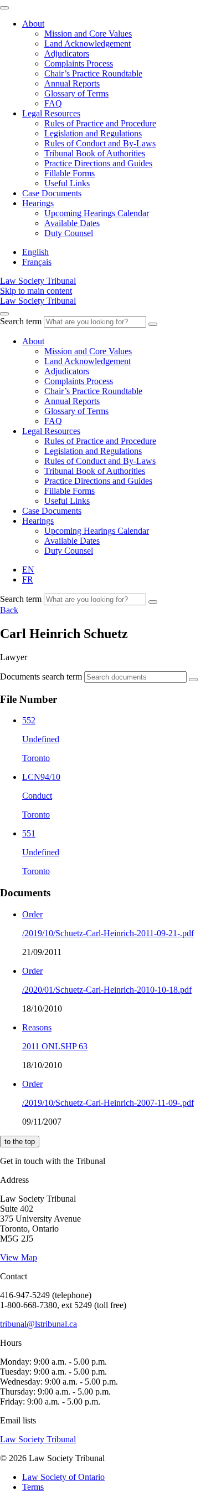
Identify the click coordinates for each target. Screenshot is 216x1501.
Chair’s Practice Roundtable (93, 73)
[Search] (152, 324)
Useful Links (67, 183)
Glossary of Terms (76, 93)
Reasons (37, 1027)
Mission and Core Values (88, 33)
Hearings (38, 203)
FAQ (53, 103)
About (33, 23)
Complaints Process (78, 63)
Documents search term (41, 676)
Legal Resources (51, 113)
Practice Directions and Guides (98, 163)
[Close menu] (4, 7)
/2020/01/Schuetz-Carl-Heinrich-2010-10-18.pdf (107, 989)
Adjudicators (66, 53)
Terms (33, 1487)
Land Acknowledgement (87, 43)
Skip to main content (36, 290)
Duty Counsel (68, 233)
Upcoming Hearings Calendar (96, 213)
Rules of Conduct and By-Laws (100, 143)
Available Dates (72, 223)
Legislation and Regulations (93, 133)
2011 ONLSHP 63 (55, 1046)
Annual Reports (72, 83)
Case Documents (51, 193)
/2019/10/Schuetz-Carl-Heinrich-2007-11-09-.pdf (108, 1102)
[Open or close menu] (4, 313)
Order (32, 914)
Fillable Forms (69, 173)
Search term (21, 321)
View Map (18, 1257)
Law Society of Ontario (63, 1477)
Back (9, 610)
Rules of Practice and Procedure (100, 123)
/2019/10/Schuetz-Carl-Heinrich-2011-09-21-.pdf (108, 933)
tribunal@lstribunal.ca (38, 1324)
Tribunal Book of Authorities (94, 153)
